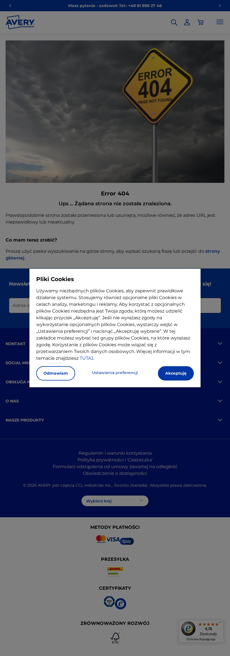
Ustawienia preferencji (115, 372)
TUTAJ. (87, 358)
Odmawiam (55, 373)
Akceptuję (176, 373)
